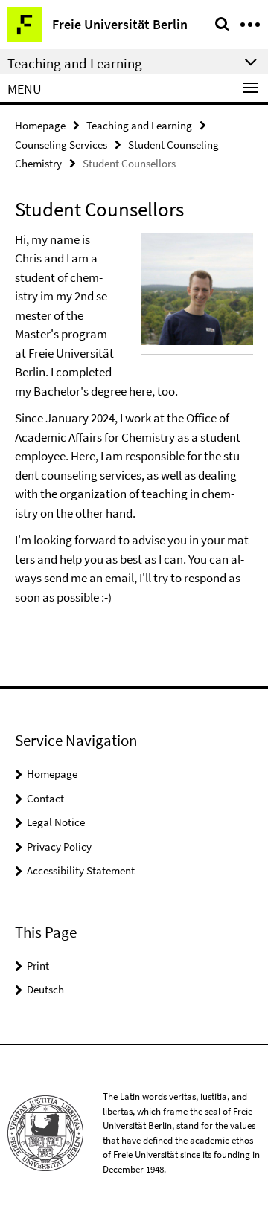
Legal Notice (56, 822)
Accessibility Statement (81, 870)
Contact (45, 798)
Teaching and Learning (139, 125)
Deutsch (45, 989)
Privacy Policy (59, 847)
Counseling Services (61, 145)
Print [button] (38, 966)
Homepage (40, 125)
